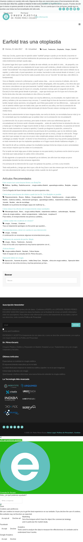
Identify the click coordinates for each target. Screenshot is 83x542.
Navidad (72, 211)
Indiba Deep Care (35, 260)
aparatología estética (56, 185)
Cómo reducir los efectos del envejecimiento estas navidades (26, 209)
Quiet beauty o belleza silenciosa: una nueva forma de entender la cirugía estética (34, 374)
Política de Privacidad (32, 317)
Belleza (7, 185)
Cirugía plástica (37, 197)
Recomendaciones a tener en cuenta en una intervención (24, 230)
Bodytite (68, 185)
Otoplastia (60, 49)
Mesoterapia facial (11, 211)
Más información (41, 17)
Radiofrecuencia (25, 185)
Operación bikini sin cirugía (13, 258)
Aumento (29, 242)
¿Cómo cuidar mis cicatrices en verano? (18, 221)
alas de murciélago (22, 202)
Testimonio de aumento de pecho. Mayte (18, 239)
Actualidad (32, 49)
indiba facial (43, 214)
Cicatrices (21, 223)
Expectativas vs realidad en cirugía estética (19, 361)
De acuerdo (8, 13)
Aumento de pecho (20, 260)
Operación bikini (73, 260)
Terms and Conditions (11, 331)
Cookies (77, 432)
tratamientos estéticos (62, 200)
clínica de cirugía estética (11, 214)
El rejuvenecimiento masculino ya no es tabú (20, 364)
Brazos (21, 197)
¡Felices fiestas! (9, 249)
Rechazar (24, 13)
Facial (44, 49)
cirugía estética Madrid (40, 185)
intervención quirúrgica (30, 200)
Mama (13, 242)
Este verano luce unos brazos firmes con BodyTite (22, 183)
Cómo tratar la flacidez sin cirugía (15, 371)
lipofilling (15, 185)
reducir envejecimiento (29, 214)
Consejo (14, 223)
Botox (21, 211)
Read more (77, 518)
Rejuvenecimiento (11, 197)
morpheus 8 (52, 214)
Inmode (5, 202)
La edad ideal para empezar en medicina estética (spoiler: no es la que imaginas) (34, 368)
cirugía (7, 223)
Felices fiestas (34, 251)
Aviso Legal (51, 432)
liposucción (9, 260)
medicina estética (15, 200)
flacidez (12, 202)
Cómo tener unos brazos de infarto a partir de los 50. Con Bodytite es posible (32, 194)
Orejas (67, 49)
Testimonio (51, 49)
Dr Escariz (47, 197)
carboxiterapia (63, 211)
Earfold (73, 49)
